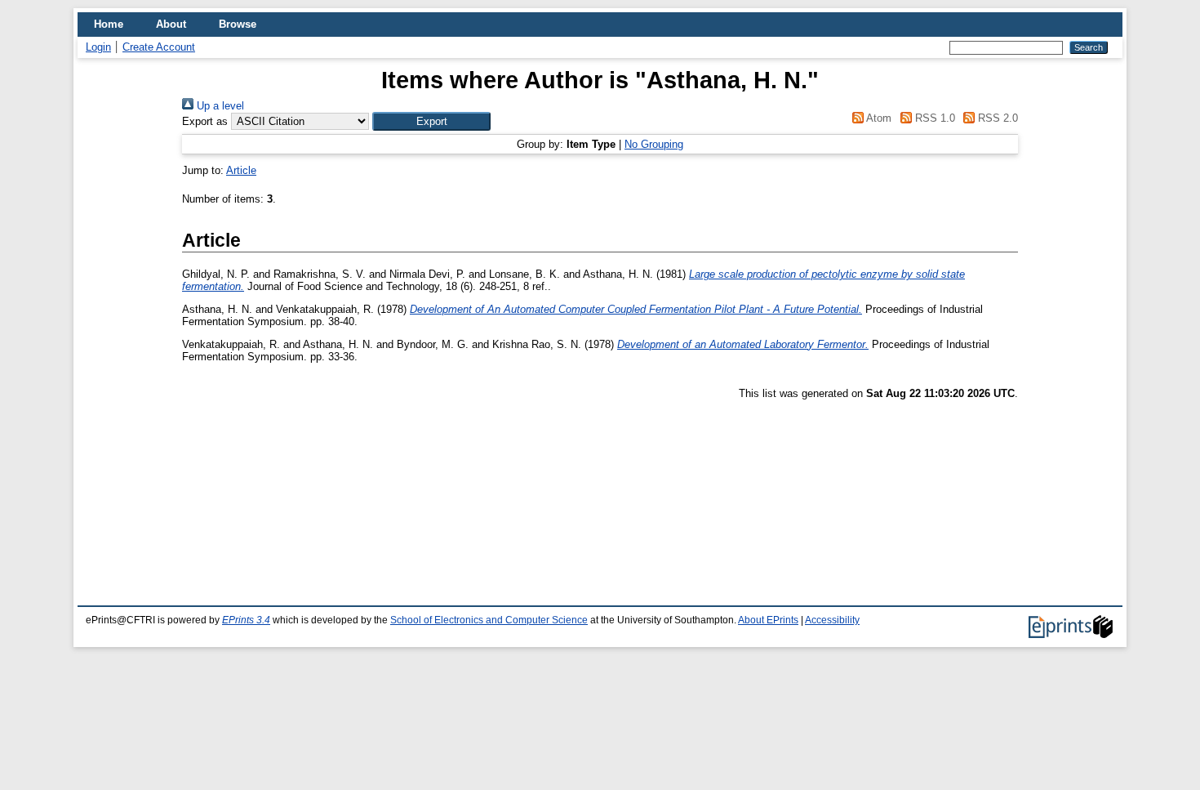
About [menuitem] (171, 24)
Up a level (218, 106)
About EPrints (768, 620)
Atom (877, 118)
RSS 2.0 (996, 118)
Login (98, 47)
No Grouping (653, 144)
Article (241, 170)
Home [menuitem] (108, 24)
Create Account (158, 47)
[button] (431, 121)
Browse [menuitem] (237, 24)
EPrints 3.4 (246, 620)
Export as (205, 121)
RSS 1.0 (933, 118)
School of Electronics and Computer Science (489, 620)
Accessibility (832, 620)
